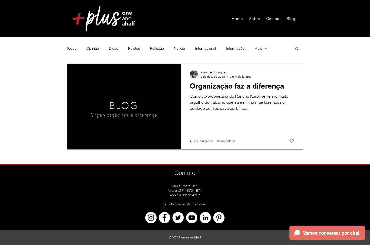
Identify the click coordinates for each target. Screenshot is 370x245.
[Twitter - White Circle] (178, 217)
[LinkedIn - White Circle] (205, 217)
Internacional (205, 48)
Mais (258, 48)
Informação (235, 48)
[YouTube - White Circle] (191, 217)
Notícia (179, 48)
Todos (71, 48)
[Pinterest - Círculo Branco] (219, 217)
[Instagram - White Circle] (151, 217)
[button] (296, 49)
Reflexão (157, 48)
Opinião (92, 48)
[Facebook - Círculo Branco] (164, 217)
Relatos (134, 48)
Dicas (113, 48)
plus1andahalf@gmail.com (185, 204)
